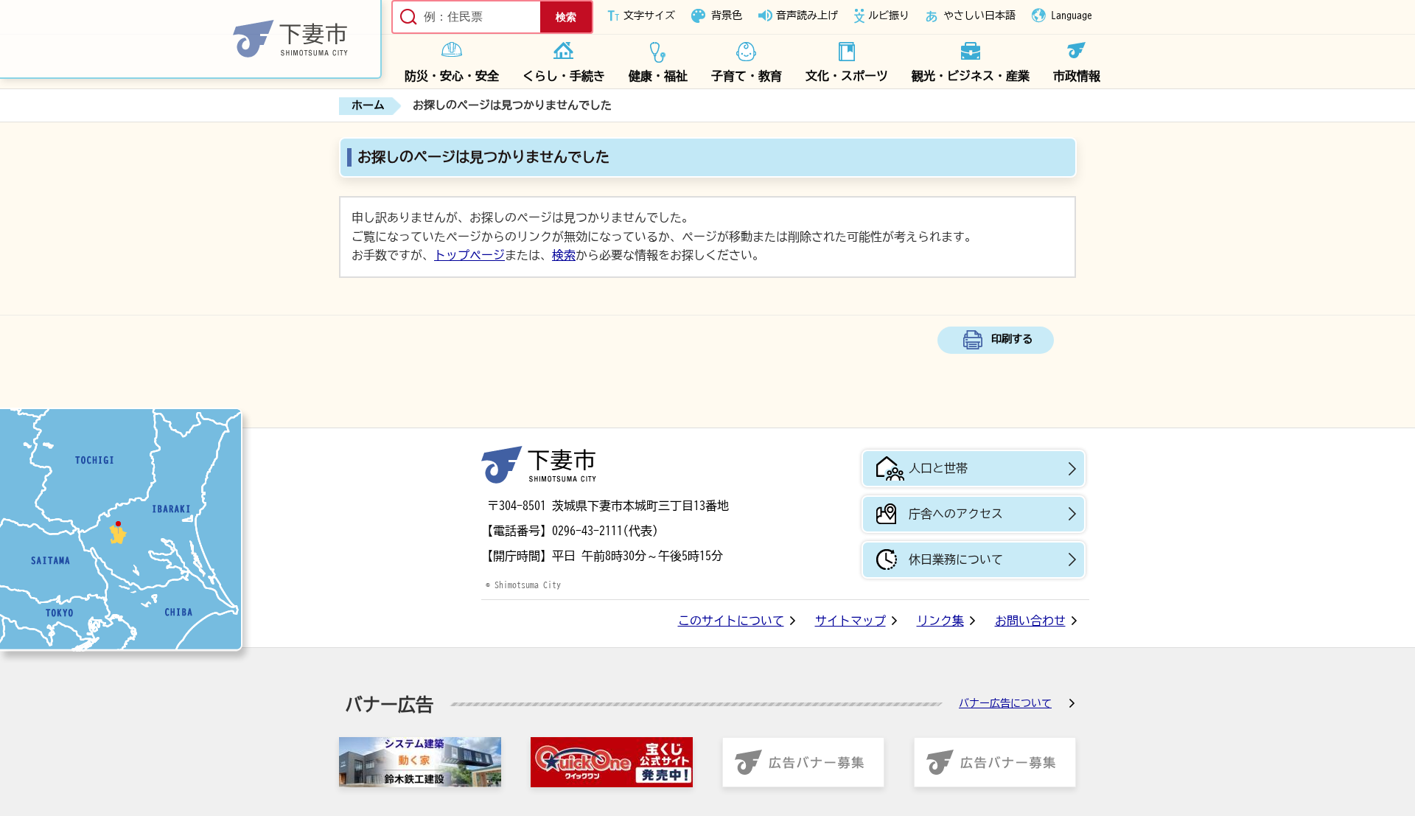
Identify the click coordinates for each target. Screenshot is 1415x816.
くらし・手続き (564, 76)
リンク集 (940, 621)
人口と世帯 (938, 468)
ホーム (368, 105)
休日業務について (956, 559)
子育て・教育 (746, 76)
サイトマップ (850, 621)
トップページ (469, 255)
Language (1071, 15)
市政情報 (1076, 76)
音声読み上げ (807, 15)
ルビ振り (888, 15)
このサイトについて (731, 621)
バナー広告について (1005, 703)
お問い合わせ (1030, 621)
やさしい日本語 (979, 15)
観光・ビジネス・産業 (971, 76)
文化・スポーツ (847, 76)
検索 (564, 255)
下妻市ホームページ (191, 39)
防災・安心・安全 (452, 76)
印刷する (1012, 338)
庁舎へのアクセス (956, 514)
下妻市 (538, 465)
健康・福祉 (658, 76)
